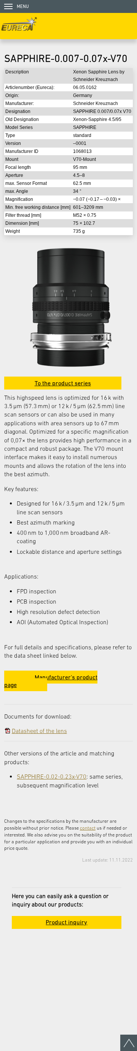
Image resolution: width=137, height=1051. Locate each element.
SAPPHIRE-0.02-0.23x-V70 (51, 776)
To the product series (63, 383)
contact (88, 828)
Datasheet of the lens (39, 730)
